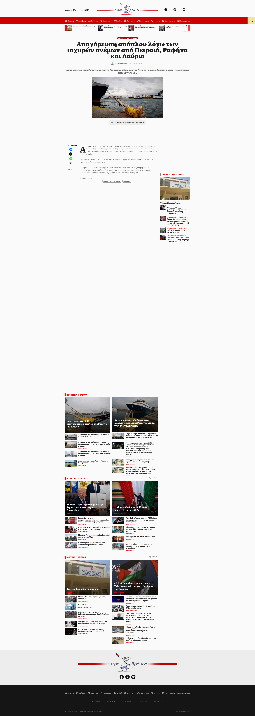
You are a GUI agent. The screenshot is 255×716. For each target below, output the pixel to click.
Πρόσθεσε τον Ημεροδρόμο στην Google (129, 122)
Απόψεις (82, 21)
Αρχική (70, 21)
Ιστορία (156, 21)
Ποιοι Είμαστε (96, 701)
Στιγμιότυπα (170, 21)
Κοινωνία (130, 21)
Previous (65, 28)
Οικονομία (107, 21)
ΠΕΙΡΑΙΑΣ (127, 181)
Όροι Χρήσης (111, 701)
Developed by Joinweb (183, 711)
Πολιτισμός (144, 21)
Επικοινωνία (144, 701)
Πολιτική (94, 21)
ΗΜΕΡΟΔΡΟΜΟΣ (123, 63)
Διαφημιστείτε (158, 701)
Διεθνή (119, 21)
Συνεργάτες (185, 21)
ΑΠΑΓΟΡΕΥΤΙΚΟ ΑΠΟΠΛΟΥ (111, 181)
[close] (239, 8)
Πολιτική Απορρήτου (127, 701)
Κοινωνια (134, 38)
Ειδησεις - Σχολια (123, 38)
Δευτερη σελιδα (76, 557)
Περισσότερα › (185, 32)
